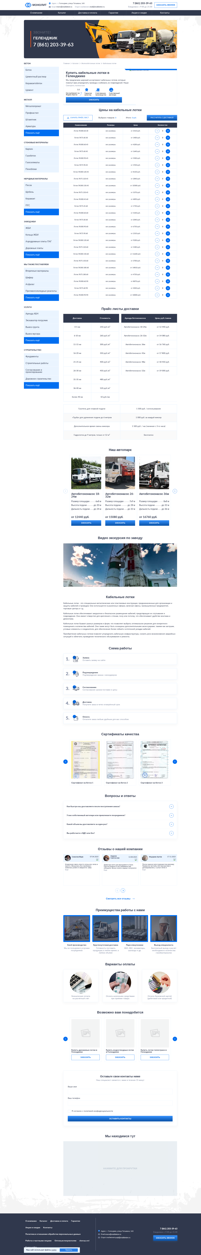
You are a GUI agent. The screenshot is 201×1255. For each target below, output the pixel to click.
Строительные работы (37, 363)
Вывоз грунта (32, 327)
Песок (29, 185)
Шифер (29, 278)
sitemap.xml (84, 1241)
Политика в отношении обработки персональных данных (53, 1234)
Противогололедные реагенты (41, 291)
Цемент (29, 90)
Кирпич (29, 149)
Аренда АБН (32, 314)
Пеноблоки (31, 169)
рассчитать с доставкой (162, 117)
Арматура (31, 126)
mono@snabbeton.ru (64, 7)
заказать (85, 1057)
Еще (67, 870)
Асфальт (30, 284)
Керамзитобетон (34, 83)
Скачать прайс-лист (79, 117)
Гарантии (113, 13)
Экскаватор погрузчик (37, 320)
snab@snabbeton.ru (97, 7)
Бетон (29, 70)
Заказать (94, 100)
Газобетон (31, 156)
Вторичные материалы (37, 271)
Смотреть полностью (75, 86)
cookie (53, 1250)
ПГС (28, 205)
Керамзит (30, 199)
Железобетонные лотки (90, 63)
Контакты (165, 13)
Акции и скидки (139, 13)
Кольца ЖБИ (32, 235)
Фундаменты (32, 356)
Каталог (62, 13)
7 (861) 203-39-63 (142, 3)
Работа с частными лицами (38, 1241)
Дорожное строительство (38, 379)
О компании (36, 13)
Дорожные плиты (34, 248)
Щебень (30, 192)
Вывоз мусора (33, 334)
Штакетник (31, 120)
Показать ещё (33, 133)
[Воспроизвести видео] (120, 565)
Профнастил (32, 113)
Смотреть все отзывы (118, 899)
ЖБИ (28, 228)
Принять (68, 1250)
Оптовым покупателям (65, 1241)
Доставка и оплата (87, 13)
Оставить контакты (120, 1119)
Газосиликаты (33, 162)
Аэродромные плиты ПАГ (39, 241)
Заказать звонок (165, 5)
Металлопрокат (33, 106)
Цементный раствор (36, 77)
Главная (66, 63)
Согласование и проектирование (34, 371)
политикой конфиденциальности (98, 1111)
